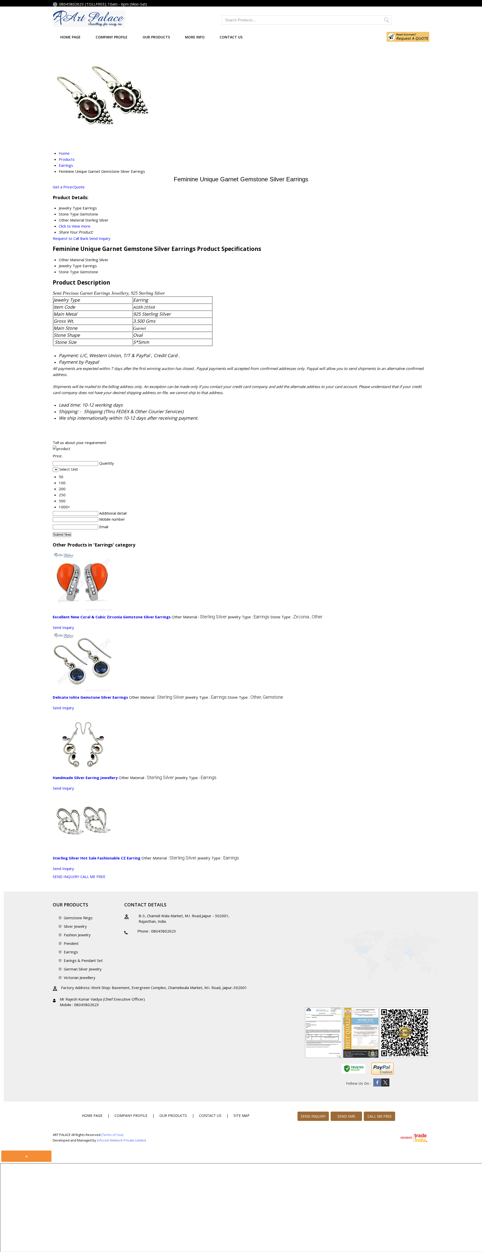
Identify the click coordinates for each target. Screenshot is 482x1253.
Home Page (70, 37)
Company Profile (112, 37)
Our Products (156, 37)
